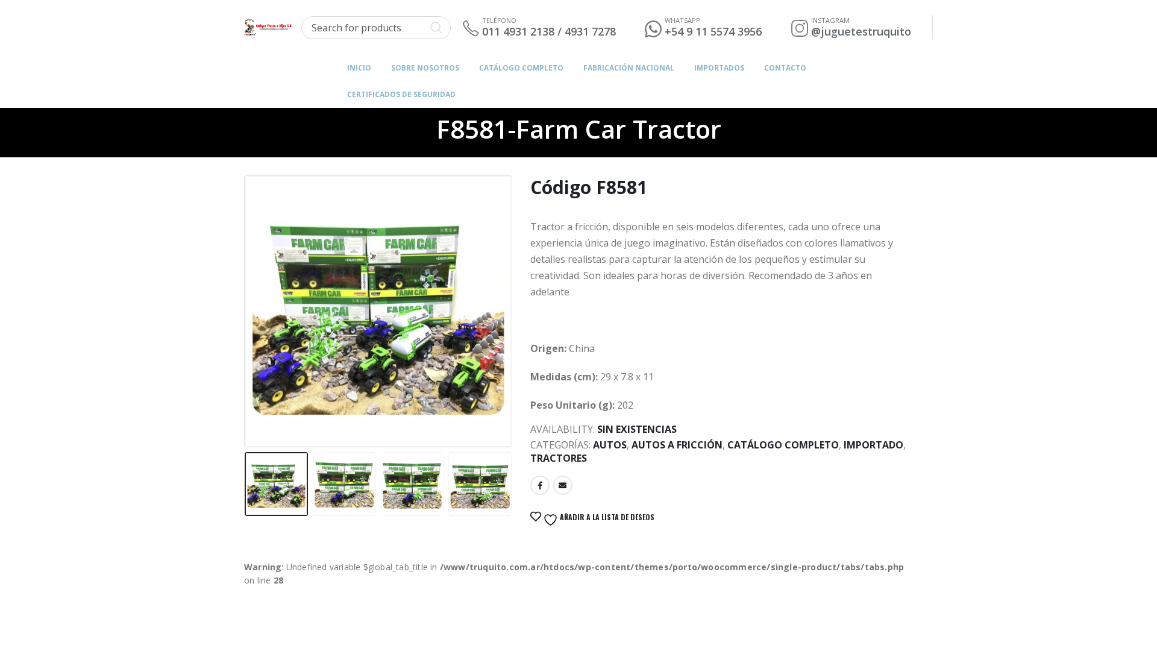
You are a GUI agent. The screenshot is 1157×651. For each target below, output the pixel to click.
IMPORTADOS (719, 68)
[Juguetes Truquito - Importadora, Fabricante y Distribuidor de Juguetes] (268, 27)
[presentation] (247, 298)
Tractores (558, 458)
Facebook (540, 485)
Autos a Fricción (677, 444)
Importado (873, 444)
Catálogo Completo (521, 68)
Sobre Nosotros (425, 68)
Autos (610, 444)
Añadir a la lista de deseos (606, 517)
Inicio (359, 68)
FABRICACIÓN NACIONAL (628, 68)
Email (562, 485)
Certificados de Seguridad (401, 94)
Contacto (785, 68)
